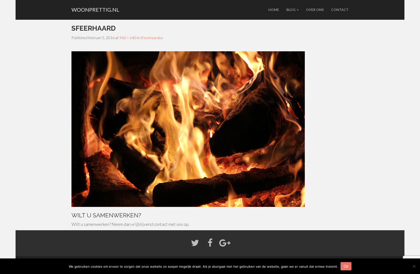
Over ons (315, 10)
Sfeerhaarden (151, 37)
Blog (291, 10)
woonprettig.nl (95, 9)
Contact (340, 10)
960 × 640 (127, 37)
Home (273, 10)
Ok (346, 266)
